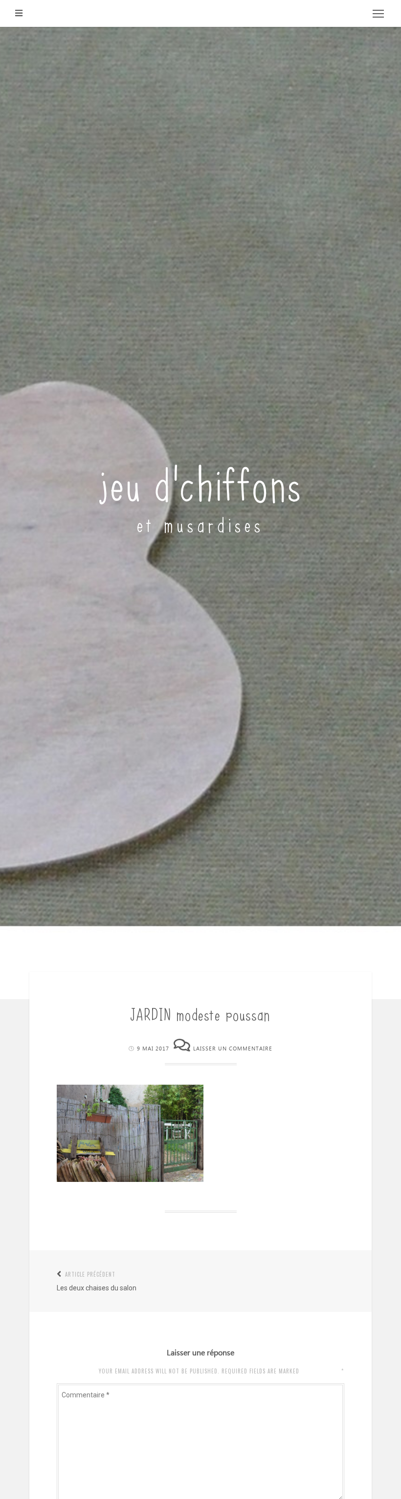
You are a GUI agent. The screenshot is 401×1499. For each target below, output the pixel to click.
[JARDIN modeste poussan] (130, 1179)
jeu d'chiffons (201, 481)
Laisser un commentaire (232, 1049)
